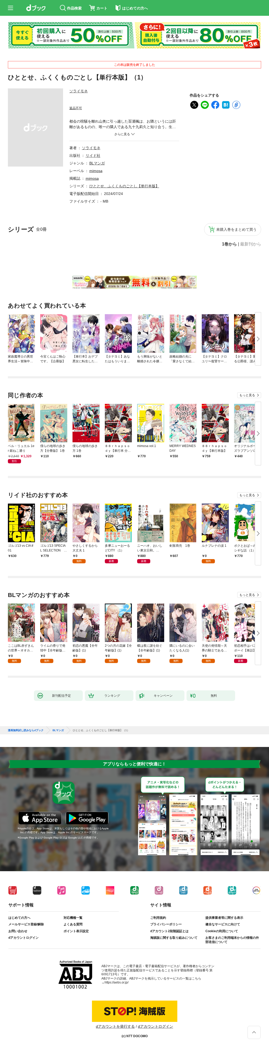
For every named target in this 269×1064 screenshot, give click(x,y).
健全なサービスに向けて (222, 924)
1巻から (229, 244)
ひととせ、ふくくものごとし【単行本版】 (124, 186)
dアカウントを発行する (115, 1026)
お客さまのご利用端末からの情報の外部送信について (232, 940)
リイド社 (93, 155)
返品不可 (75, 108)
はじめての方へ (19, 918)
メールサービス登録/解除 (26, 924)
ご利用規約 (158, 918)
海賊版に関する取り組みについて (174, 938)
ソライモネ (78, 91)
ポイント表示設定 (76, 931)
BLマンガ (97, 163)
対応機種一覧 (73, 918)
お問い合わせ (17, 931)
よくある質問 (73, 924)
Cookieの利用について (221, 931)
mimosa (95, 171)
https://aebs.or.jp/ (116, 982)
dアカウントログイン (23, 938)
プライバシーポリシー (166, 924)
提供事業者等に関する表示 (224, 918)
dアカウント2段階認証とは (169, 931)
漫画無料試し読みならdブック (26, 730)
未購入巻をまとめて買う (236, 229)
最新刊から (250, 244)
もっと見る (247, 395)
